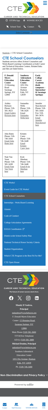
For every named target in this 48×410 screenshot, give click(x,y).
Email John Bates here (9, 142)
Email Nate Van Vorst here (9, 169)
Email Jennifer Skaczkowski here (41, 121)
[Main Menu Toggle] (45, 3)
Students (6, 53)
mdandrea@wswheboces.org (24, 313)
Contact (30, 27)
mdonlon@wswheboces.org (24, 347)
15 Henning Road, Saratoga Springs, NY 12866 (25, 324)
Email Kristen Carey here (24, 145)
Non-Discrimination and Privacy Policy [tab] (22, 375)
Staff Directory (16, 408)
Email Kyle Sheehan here (25, 169)
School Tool (15, 27)
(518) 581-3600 (29, 332)
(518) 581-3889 (27, 340)
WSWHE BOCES (35, 20)
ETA (43, 408)
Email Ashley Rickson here (10, 114)
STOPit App (14, 20)
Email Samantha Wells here (24, 115)
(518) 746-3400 (25, 367)
